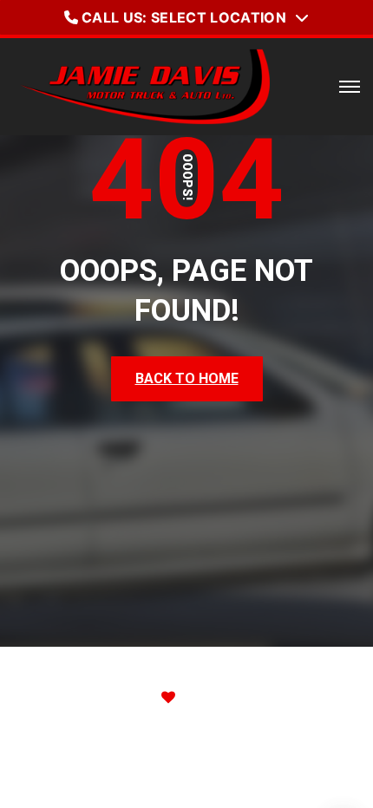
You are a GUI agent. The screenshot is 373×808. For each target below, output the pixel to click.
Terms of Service (228, 777)
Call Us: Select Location (184, 17)
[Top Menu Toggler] (349, 86)
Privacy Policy (94, 777)
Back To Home (187, 378)
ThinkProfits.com (259, 697)
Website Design (73, 697)
